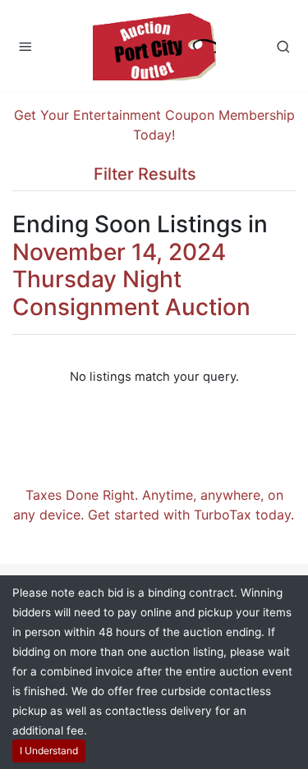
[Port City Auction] (154, 46)
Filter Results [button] (147, 174)
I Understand (49, 750)
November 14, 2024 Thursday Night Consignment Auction (131, 279)
